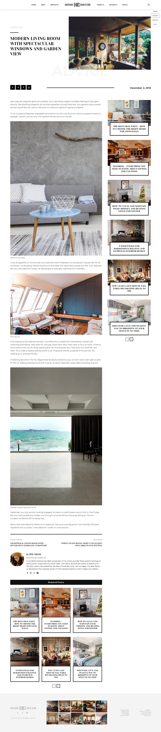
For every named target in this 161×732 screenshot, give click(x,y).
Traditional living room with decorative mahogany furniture (28, 544)
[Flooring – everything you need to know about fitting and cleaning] (56, 602)
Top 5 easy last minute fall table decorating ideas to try (56, 673)
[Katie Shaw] (17, 563)
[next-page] (58, 686)
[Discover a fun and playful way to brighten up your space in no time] (87, 651)
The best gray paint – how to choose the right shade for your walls (25, 624)
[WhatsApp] (29, 87)
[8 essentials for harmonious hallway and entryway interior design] (24, 651)
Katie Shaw (33, 554)
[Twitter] (18, 87)
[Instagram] (31, 572)
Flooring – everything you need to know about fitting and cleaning (56, 624)
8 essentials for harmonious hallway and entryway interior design (24, 673)
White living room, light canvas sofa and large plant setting (81, 544)
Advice (16, 27)
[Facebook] (12, 87)
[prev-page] (54, 686)
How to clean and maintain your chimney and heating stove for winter (87, 624)
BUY (155, 24)
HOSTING (155, 16)
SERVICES (155, 20)
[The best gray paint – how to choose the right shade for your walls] (24, 602)
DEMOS (155, 11)
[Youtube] (37, 572)
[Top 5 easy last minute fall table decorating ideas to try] (56, 651)
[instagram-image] (52, 706)
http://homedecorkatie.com (36, 558)
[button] (149, 5)
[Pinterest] (23, 87)
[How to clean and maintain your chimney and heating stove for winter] (87, 602)
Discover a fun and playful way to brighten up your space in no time (87, 673)
